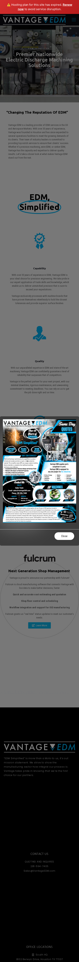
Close (64, 536)
